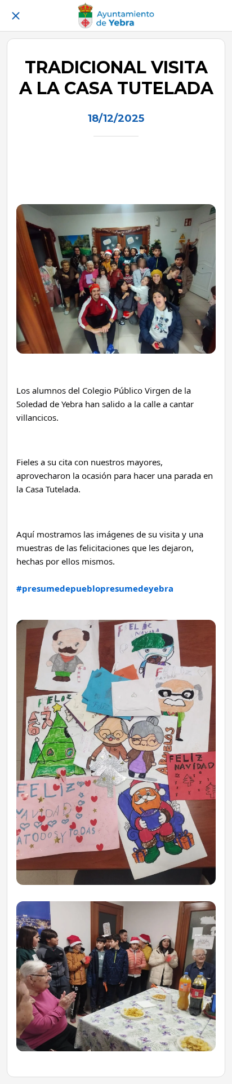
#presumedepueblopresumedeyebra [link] (94, 588)
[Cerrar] (16, 16)
